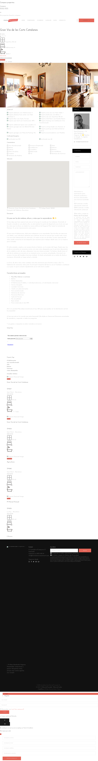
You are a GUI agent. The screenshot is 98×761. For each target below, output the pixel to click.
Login (6, 694)
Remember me (6, 709)
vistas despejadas (12, 370)
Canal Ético (41, 689)
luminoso (9, 368)
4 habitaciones (11, 360)
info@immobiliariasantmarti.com (39, 555)
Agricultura (10, 462)
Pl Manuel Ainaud (13, 502)
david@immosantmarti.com (82, 141)
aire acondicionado (13, 362)
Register (6, 696)
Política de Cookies (57, 687)
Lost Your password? (17, 709)
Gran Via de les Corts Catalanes (17, 382)
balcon (9, 366)
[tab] (50, 694)
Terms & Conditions (28, 728)
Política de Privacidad (81, 215)
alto (8, 364)
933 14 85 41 (40, 553)
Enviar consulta (12, 758)
